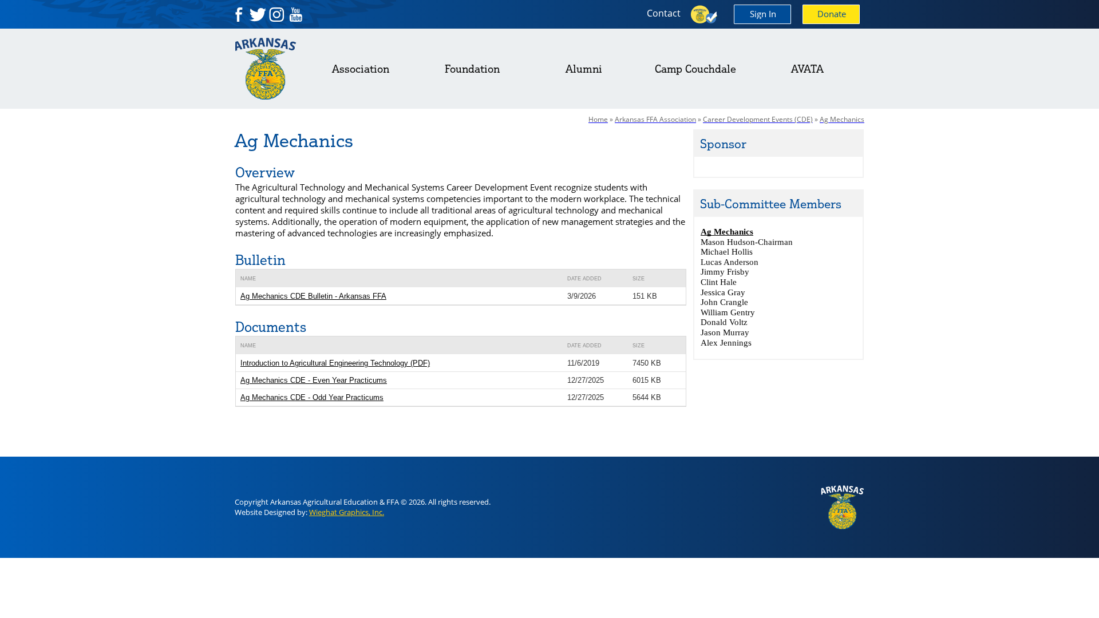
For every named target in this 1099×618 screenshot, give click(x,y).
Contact (664, 13)
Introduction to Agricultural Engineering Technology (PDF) (335, 363)
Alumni (584, 69)
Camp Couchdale (695, 69)
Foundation (472, 69)
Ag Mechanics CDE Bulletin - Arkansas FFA (313, 296)
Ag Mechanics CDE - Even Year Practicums (313, 380)
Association (360, 69)
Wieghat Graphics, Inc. (346, 512)
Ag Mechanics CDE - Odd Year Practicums (312, 397)
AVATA (807, 69)
